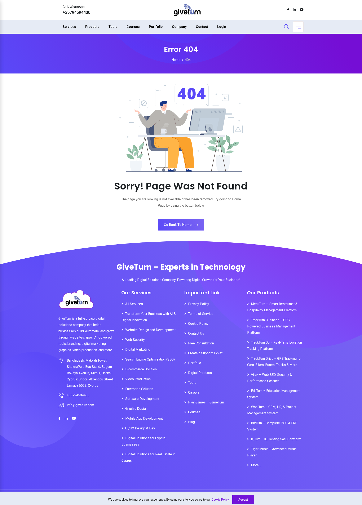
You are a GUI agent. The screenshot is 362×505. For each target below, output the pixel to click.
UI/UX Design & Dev (140, 428)
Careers (194, 392)
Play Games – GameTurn (206, 402)
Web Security (135, 340)
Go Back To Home (177, 225)
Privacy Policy (198, 304)
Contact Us (196, 333)
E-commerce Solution (141, 369)
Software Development (142, 399)
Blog (191, 422)
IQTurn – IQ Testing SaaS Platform (276, 439)
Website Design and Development (150, 330)
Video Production (138, 379)
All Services (134, 304)
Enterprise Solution (139, 389)
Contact (202, 27)
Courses (133, 27)
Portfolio (156, 27)
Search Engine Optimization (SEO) (150, 359)
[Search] (286, 27)
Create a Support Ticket (205, 353)
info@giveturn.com (80, 405)
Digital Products (200, 373)
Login (221, 27)
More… (256, 465)
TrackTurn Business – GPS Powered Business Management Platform (271, 326)
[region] (181, 498)
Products (92, 27)
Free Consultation (201, 343)
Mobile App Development (144, 418)
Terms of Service (200, 314)
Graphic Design (136, 409)
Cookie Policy (220, 499)
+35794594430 (76, 12)
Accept (243, 499)
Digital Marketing (137, 350)
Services (69, 27)
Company (179, 27)
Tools (113, 27)
